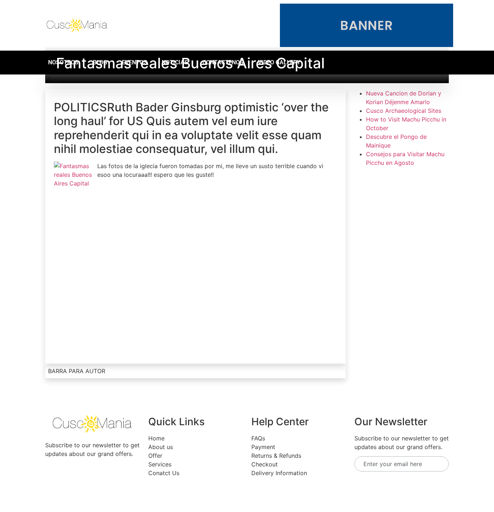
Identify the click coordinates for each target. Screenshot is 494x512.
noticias (175, 62)
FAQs (258, 438)
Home (156, 438)
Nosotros (63, 62)
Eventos (134, 62)
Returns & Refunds (276, 455)
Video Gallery (279, 62)
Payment (263, 447)
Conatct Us (163, 473)
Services (159, 464)
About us (160, 447)
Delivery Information (279, 473)
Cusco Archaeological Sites (403, 110)
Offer (155, 455)
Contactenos (223, 62)
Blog (100, 62)
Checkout (264, 464)
